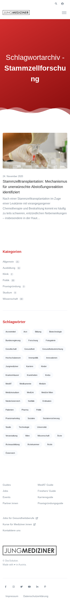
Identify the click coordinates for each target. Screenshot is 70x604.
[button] (56, 4)
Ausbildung (11, 267)
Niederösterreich (13, 401)
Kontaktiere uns (11, 530)
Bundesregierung (13, 340)
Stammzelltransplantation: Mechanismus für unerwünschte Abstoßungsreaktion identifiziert (35, 186)
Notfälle (31, 401)
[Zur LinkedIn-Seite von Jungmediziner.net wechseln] (37, 587)
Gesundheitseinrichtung (52, 349)
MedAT (9, 384)
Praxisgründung (13, 286)
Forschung (33, 340)
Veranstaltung (11, 436)
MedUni (30, 392)
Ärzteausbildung (13, 444)
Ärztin (49, 444)
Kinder (44, 366)
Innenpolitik (33, 358)
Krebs (47, 375)
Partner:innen (10, 503)
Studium (9, 292)
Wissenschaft (12, 298)
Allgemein (10, 261)
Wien (27, 436)
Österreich (10, 453)
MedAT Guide (45, 484)
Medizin (42, 384)
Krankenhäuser (12, 375)
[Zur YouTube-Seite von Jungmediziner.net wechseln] (29, 587)
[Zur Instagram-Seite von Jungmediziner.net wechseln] (13, 587)
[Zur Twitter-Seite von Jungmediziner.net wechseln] (21, 587)
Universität (41, 427)
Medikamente (25, 384)
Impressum (12, 596)
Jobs (5, 490)
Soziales (31, 418)
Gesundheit (29, 349)
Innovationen (51, 358)
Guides (7, 484)
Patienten (10, 410)
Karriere (29, 366)
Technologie (24, 427)
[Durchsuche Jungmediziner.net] (64, 12)
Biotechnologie (55, 332)
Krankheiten (32, 375)
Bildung (38, 332)
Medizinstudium (12, 392)
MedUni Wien (47, 392)
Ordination (46, 401)
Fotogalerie (50, 340)
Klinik (7, 274)
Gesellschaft (11, 349)
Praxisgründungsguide (50, 503)
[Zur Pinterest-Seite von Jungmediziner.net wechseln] (45, 587)
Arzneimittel (11, 332)
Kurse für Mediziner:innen (17, 524)
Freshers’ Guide (47, 490)
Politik (8, 280)
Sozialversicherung (51, 418)
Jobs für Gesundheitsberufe (18, 518)
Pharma (25, 410)
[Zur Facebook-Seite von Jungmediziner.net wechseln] (5, 587)
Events (6, 497)
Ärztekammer (33, 444)
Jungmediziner (12, 366)
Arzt (25, 332)
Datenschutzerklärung (35, 596)
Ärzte (59, 436)
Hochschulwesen (13, 358)
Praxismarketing (13, 418)
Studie (8, 427)
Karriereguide (45, 497)
